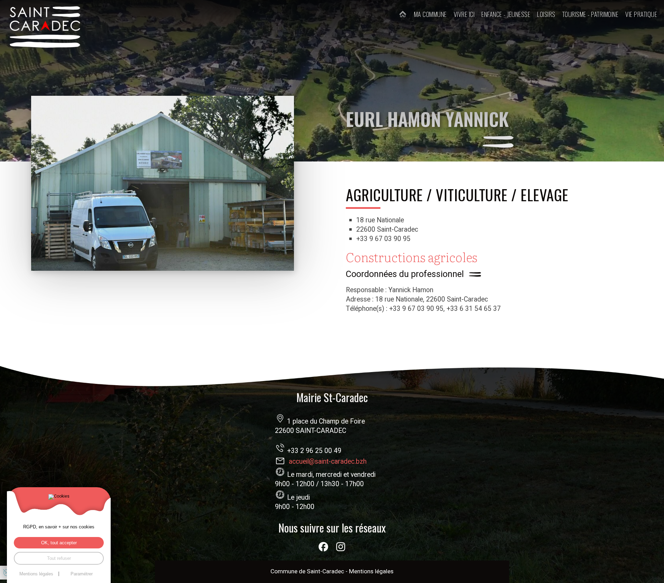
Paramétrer (82, 574)
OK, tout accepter (59, 542)
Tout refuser (59, 558)
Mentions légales (371, 571)
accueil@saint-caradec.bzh (328, 461)
